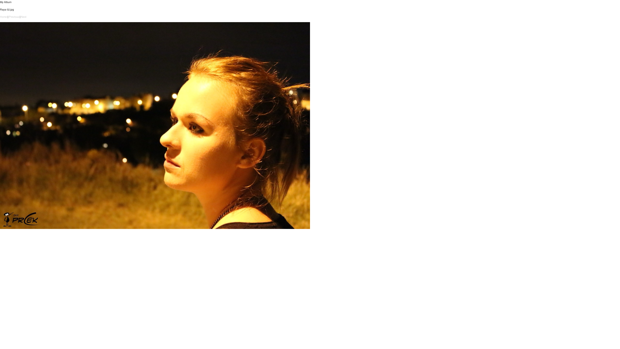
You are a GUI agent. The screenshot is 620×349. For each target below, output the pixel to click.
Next (23, 17)
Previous (14, 17)
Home (3, 17)
